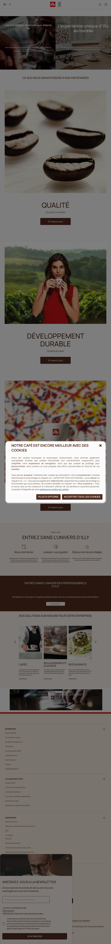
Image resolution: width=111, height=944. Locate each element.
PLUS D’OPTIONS (48, 496)
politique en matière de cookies (54, 489)
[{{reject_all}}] (100, 445)
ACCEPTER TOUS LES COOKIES (82, 496)
